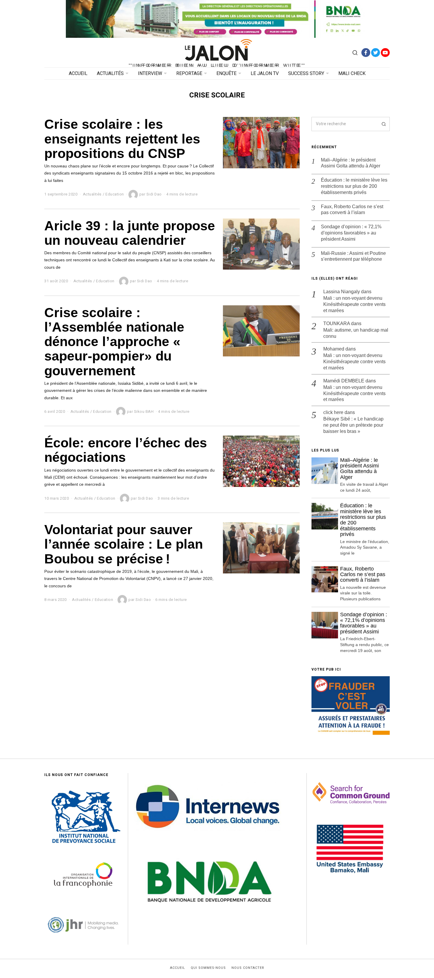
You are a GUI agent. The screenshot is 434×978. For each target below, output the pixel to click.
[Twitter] (375, 52)
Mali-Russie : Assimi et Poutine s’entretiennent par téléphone (353, 256)
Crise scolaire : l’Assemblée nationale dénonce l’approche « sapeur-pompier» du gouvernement (114, 341)
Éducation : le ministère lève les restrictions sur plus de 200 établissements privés (354, 186)
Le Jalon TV (265, 73)
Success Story (306, 73)
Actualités (110, 73)
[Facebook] (365, 52)
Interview (150, 73)
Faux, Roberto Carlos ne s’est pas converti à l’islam (352, 209)
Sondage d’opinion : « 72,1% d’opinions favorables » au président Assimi (351, 233)
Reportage (189, 73)
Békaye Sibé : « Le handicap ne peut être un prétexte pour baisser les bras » (353, 425)
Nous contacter (247, 968)
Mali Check (352, 73)
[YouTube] (385, 52)
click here (333, 412)
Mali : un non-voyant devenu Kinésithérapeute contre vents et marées (354, 304)
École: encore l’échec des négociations (125, 449)
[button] (383, 124)
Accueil (78, 73)
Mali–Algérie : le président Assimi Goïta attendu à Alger (350, 163)
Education (114, 194)
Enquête (226, 73)
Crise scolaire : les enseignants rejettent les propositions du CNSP (122, 139)
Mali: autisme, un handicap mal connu (355, 333)
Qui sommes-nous (208, 968)
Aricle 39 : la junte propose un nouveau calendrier (129, 232)
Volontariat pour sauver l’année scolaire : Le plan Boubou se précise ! (123, 544)
